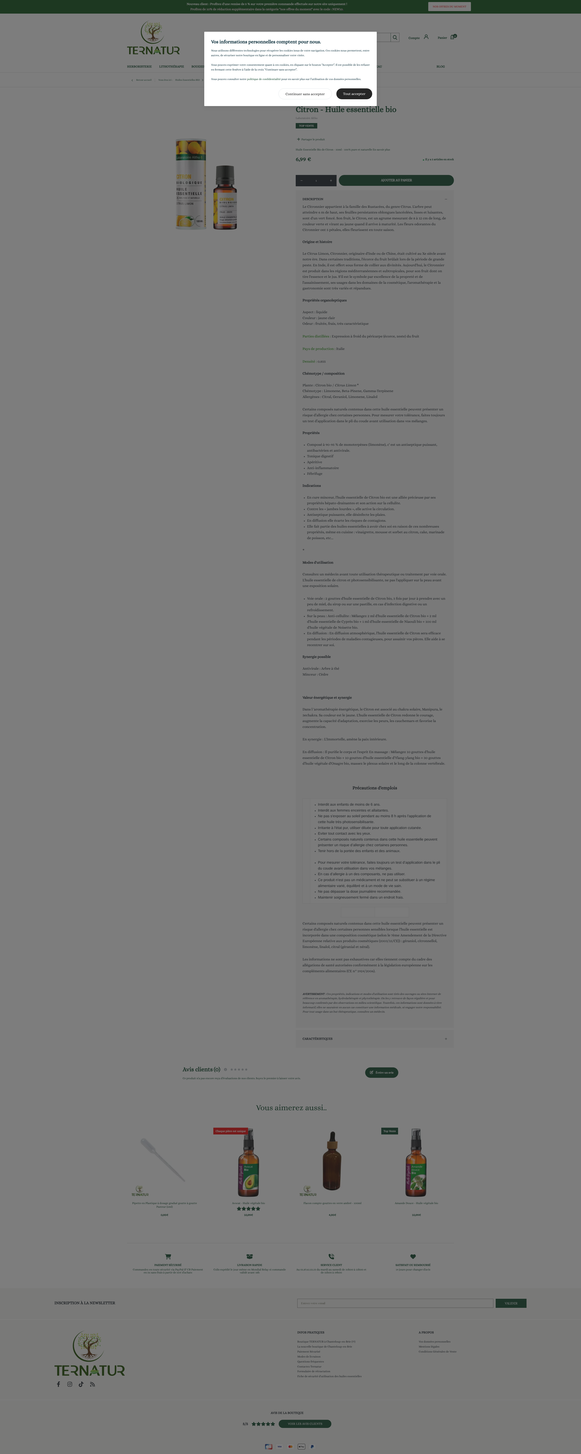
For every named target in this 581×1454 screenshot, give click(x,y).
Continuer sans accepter (305, 94)
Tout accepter (354, 94)
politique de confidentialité (264, 79)
